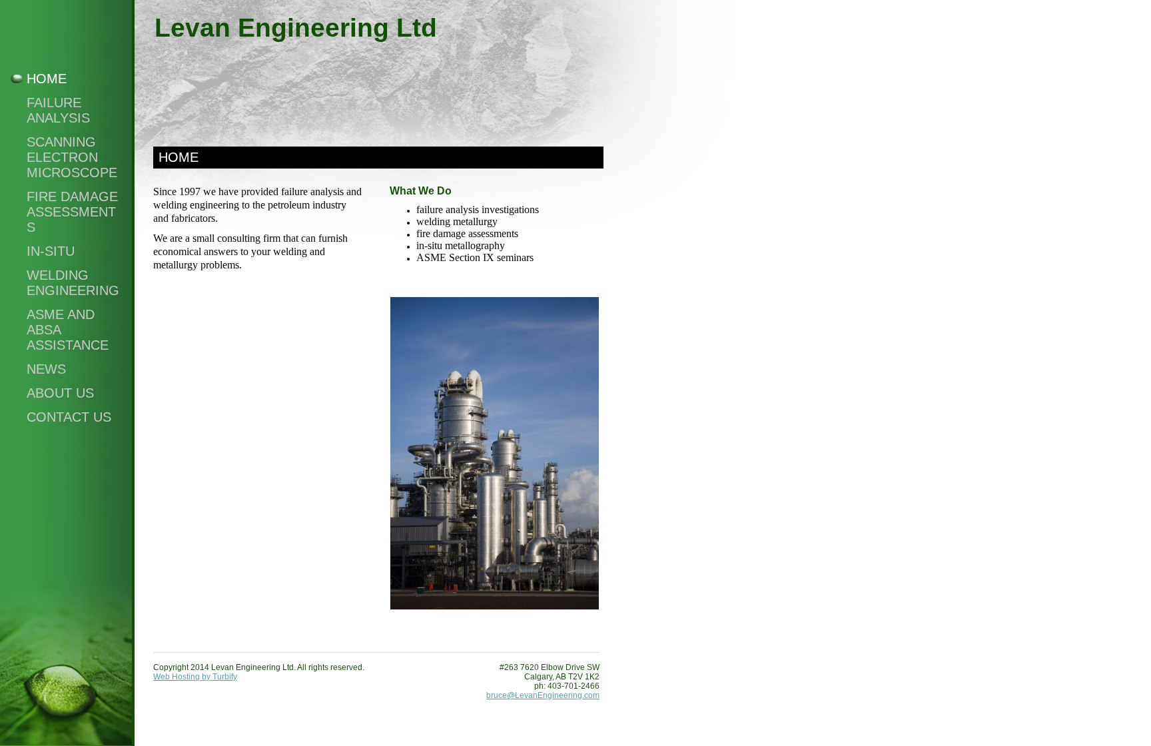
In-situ (51, 251)
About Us (60, 393)
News (46, 369)
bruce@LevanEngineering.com (542, 695)
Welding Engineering (73, 283)
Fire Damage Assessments (72, 211)
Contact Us (69, 417)
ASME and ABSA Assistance (68, 329)
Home (47, 78)
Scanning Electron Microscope (72, 157)
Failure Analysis (58, 110)
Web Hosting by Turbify (195, 676)
